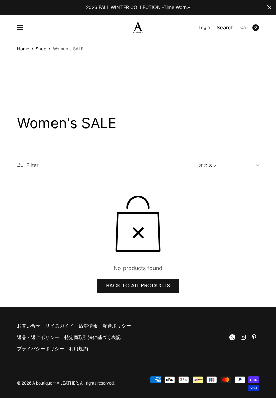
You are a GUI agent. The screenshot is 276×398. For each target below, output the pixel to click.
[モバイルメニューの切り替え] (24, 27)
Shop (41, 48)
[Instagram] (243, 337)
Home (23, 48)
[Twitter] (232, 337)
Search (225, 27)
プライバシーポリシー (40, 348)
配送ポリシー (117, 326)
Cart (244, 27)
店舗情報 (88, 326)
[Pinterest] (254, 337)
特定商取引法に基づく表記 (92, 337)
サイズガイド (59, 326)
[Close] (269, 7)
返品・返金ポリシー (38, 337)
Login (204, 27)
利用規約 (78, 348)
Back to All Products (138, 285)
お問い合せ (28, 326)
